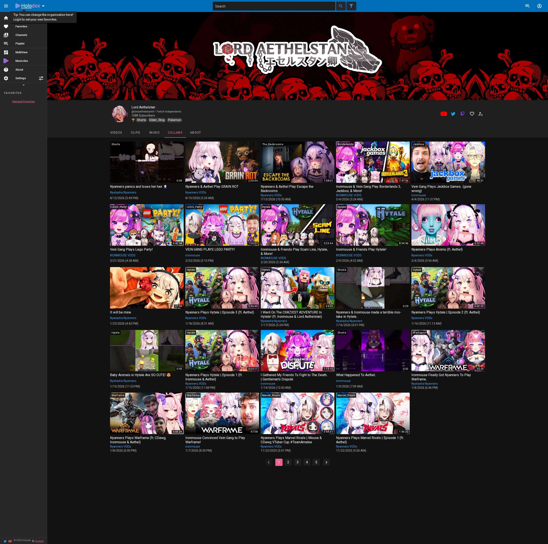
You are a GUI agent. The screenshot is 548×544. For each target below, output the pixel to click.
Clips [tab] (135, 132)
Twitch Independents (168, 111)
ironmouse (418, 195)
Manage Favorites (23, 101)
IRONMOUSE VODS (349, 195)
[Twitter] (5, 541)
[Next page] (326, 462)
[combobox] (274, 6)
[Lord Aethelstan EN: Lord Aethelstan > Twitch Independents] (119, 113)
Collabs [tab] (175, 132)
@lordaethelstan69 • (143, 111)
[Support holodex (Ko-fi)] (10, 541)
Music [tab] (154, 132)
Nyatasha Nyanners (123, 192)
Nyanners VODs (195, 192)
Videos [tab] (116, 132)
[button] (41, 78)
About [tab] (195, 132)
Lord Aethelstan (143, 107)
